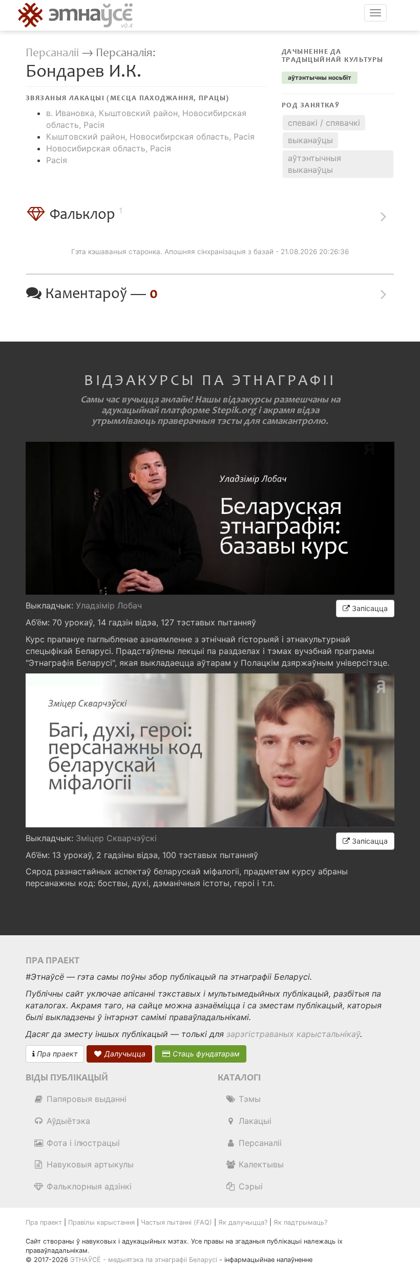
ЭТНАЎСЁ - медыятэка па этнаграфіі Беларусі (143, 1260)
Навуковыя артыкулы (89, 1164)
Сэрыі (249, 1186)
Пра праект (56, 1053)
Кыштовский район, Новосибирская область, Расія (150, 136)
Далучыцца (123, 1053)
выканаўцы (310, 140)
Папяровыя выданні (85, 1099)
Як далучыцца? (242, 1222)
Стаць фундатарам (205, 1053)
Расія (56, 160)
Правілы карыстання (101, 1222)
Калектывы (260, 1164)
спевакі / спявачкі (324, 123)
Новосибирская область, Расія (108, 148)
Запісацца (369, 608)
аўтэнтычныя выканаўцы (314, 164)
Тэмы (248, 1099)
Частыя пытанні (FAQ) (176, 1222)
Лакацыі (253, 1121)
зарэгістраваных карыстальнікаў (293, 1034)
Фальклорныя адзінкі (88, 1186)
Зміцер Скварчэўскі (116, 838)
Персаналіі (52, 53)
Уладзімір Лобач (109, 605)
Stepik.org (234, 410)
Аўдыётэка (67, 1121)
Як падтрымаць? (300, 1222)
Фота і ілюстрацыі (82, 1143)
